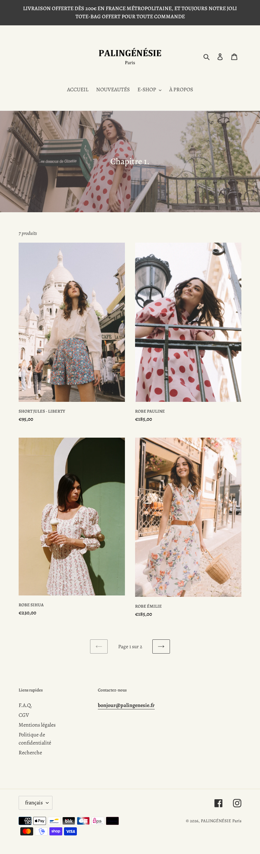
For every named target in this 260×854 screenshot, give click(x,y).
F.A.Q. (25, 705)
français (34, 802)
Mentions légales (37, 725)
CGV (24, 715)
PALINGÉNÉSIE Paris (221, 821)
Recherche (30, 752)
